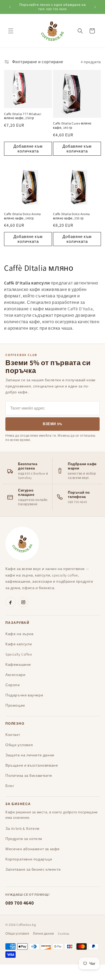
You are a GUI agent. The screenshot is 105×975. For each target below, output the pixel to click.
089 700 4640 (19, 903)
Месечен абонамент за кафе (32, 848)
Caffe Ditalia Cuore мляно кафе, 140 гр (72, 125)
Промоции (15, 705)
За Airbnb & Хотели (22, 828)
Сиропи (12, 684)
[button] (11, 31)
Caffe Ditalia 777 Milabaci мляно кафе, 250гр (22, 116)
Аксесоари (15, 674)
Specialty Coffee (18, 654)
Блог (9, 785)
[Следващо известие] (95, 7)
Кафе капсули (18, 644)
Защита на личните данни (29, 755)
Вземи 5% (52, 424)
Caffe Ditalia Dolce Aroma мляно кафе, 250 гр (71, 216)
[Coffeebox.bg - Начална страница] (22, 543)
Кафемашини (18, 664)
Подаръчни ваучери (24, 695)
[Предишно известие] (10, 7)
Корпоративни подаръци (28, 859)
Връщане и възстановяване (31, 765)
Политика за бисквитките (28, 775)
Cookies (63, 933)
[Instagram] (23, 602)
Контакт (12, 734)
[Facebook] (10, 602)
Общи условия (19, 744)
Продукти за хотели (23, 838)
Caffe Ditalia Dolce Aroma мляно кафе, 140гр (22, 216)
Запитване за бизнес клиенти (33, 869)
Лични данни (43, 933)
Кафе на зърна (19, 633)
